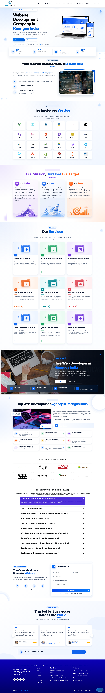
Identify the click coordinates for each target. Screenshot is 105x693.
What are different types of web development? (37, 528)
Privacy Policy (88, 690)
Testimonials (39, 680)
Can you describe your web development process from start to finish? (44, 513)
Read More (18, 271)
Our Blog (39, 677)
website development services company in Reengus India (38, 72)
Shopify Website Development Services (59, 680)
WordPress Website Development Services (59, 677)
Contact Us (39, 682)
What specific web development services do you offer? (39, 498)
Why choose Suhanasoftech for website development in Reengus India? (45, 533)
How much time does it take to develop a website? (38, 523)
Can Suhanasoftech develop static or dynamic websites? (40, 553)
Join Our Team (61, 381)
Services (39, 675)
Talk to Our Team (78, 652)
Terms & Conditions (78, 690)
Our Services (20, 40)
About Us (39, 672)
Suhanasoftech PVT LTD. (22, 690)
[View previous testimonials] (13, 635)
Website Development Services (57, 670)
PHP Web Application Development (58, 672)
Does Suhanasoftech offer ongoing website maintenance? (40, 548)
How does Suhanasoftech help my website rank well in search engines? (45, 543)
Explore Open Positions (75, 381)
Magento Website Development (57, 675)
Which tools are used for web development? (36, 518)
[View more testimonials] (91, 635)
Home (38, 670)
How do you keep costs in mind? (32, 508)
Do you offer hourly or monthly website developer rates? (40, 538)
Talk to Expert (32, 40)
